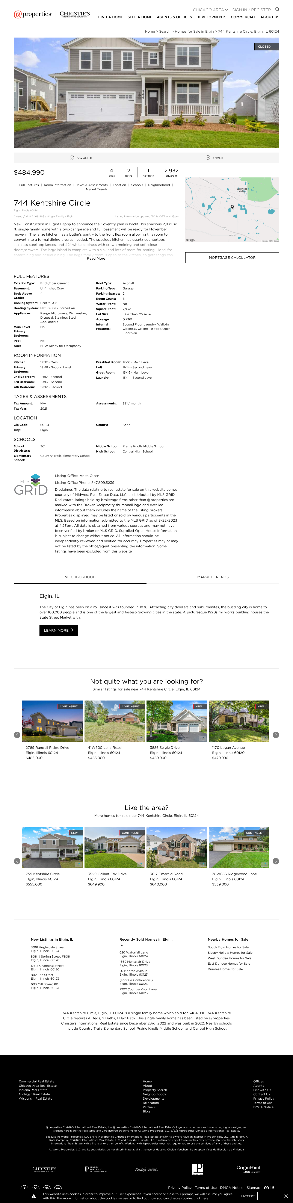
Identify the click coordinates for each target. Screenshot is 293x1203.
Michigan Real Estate (34, 1094)
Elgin (70, 216)
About (147, 1085)
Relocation (151, 1103)
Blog (146, 1111)
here (205, 1198)
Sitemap (253, 1188)
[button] (232, 209)
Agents (258, 1085)
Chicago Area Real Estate (38, 1085)
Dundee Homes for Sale (225, 969)
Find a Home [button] (110, 17)
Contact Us (261, 1094)
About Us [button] (269, 17)
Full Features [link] (29, 185)
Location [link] (120, 185)
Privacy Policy (263, 1098)
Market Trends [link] (96, 189)
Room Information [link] (58, 185)
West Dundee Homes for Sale (229, 958)
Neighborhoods (154, 1094)
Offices (258, 1081)
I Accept (248, 1196)
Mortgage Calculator (232, 258)
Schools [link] (137, 185)
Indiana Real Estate (33, 1090)
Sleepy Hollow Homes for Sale (230, 952)
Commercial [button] (243, 17)
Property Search (155, 1090)
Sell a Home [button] (140, 17)
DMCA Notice (263, 1107)
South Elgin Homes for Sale (228, 947)
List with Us (262, 1090)
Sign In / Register (251, 10)
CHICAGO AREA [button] (208, 10)
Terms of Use (262, 1103)
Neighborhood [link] (159, 185)
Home (147, 1081)
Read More (96, 258)
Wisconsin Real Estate (35, 1098)
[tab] (80, 577)
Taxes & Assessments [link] (92, 185)
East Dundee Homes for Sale (229, 963)
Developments (211, 17)
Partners (149, 1107)
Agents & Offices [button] (174, 17)
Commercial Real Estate (36, 1081)
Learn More (57, 630)
